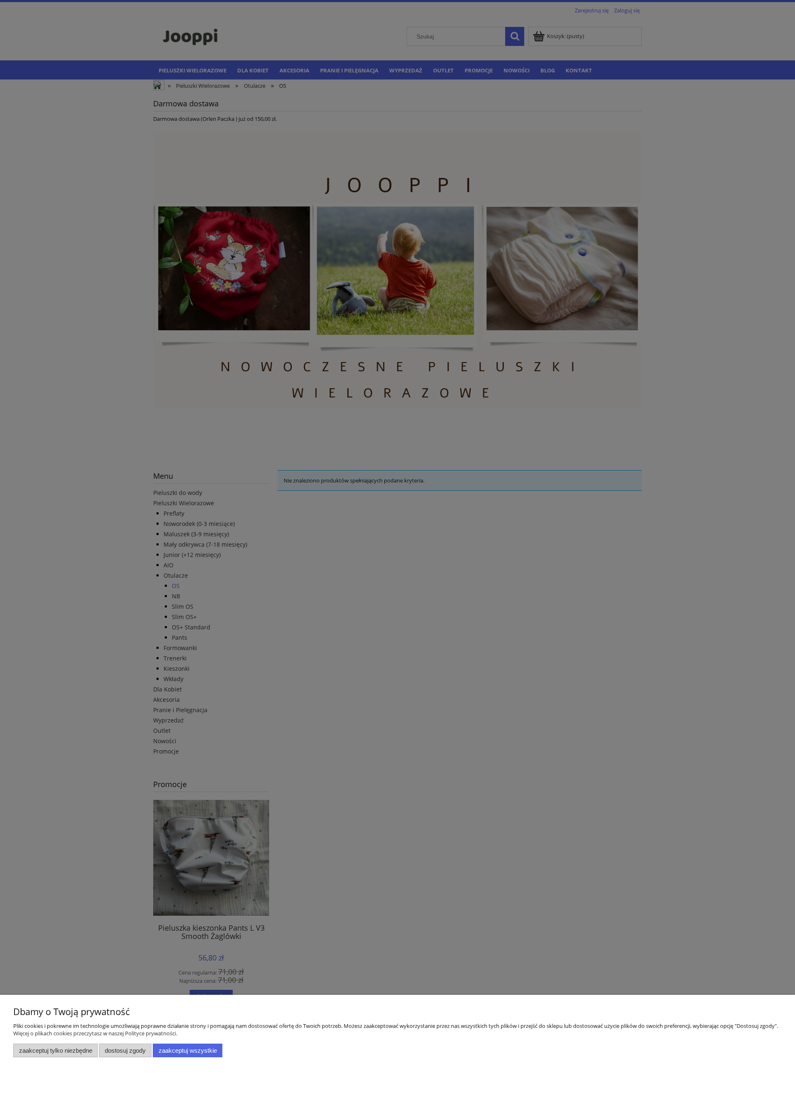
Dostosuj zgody (125, 1050)
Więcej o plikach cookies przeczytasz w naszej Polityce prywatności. (95, 1033)
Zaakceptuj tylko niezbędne (55, 1050)
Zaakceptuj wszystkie (188, 1050)
